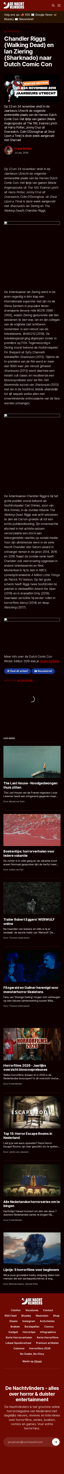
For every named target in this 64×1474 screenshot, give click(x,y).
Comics (49, 1326)
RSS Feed (11, 1315)
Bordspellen (32, 1326)
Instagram (28, 1321)
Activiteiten (11, 31)
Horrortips (29, 1332)
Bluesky (26, 1315)
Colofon (16, 1310)
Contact (48, 1310)
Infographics (48, 1332)
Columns (18, 1348)
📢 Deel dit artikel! (17, 671)
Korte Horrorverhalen (19, 1337)
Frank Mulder (23, 148)
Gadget (13, 1332)
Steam (13, 1321)
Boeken (15, 1326)
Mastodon (42, 1315)
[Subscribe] (56, 1442)
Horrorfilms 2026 (40, 1348)
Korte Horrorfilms (47, 1337)
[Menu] (59, 5)
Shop (56, 1315)
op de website (49, 661)
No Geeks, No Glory (32, 1353)
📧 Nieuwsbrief (43, 671)
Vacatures (31, 1310)
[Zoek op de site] (53, 5)
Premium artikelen (47, 1343)
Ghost (38, 1361)
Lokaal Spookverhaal (18, 1343)
